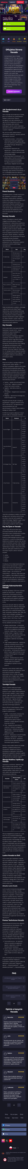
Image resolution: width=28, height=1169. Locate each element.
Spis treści (15, 1118)
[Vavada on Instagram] (3, 1140)
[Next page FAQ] (19, 1003)
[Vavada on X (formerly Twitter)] (6, 1140)
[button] (26, 9)
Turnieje (7, 1118)
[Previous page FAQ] (9, 1003)
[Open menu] (26, 2)
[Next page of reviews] (19, 1105)
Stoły (21, 1114)
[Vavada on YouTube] (10, 1140)
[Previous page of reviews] (9, 1105)
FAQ (22, 1118)
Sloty (6, 1114)
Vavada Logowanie (14, 91)
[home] (4, 2)
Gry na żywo (14, 1114)
